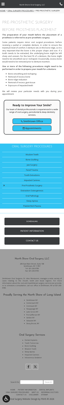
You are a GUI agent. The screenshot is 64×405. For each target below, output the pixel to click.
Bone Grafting (32, 159)
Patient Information (27, 390)
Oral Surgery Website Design (24, 399)
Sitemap (44, 394)
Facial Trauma (32, 170)
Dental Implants (31, 340)
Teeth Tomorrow (32, 343)
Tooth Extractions (32, 175)
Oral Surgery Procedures (20, 10)
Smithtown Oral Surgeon (12, 278)
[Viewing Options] (6, 399)
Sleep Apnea (32, 201)
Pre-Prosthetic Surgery (32, 185)
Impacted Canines (32, 180)
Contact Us (21, 394)
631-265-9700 (34, 268)
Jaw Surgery (32, 164)
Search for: (15, 382)
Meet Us (35, 392)
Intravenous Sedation (33, 357)
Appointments (33, 128)
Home (3, 10)
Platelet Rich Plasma (32, 206)
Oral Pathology (32, 195)
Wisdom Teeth (32, 154)
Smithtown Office (33, 121)
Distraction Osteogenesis (32, 190)
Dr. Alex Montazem (31, 278)
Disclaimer (33, 394)
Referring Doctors (49, 392)
